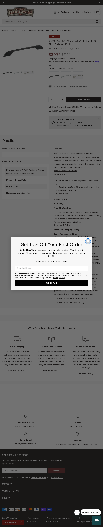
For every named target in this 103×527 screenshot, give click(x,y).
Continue (51, 282)
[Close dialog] (88, 241)
